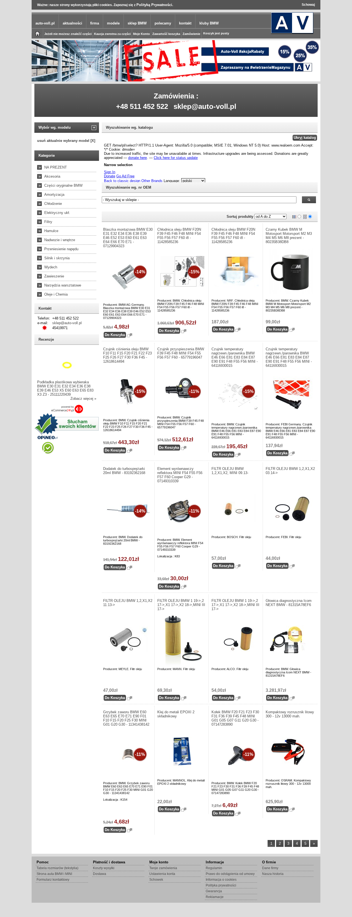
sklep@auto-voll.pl (205, 106)
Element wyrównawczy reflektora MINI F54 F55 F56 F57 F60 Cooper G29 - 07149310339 (179, 475)
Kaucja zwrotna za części (112, 33)
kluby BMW (209, 23)
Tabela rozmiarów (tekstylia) (57, 868)
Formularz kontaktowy (53, 880)
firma (94, 23)
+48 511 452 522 (142, 106)
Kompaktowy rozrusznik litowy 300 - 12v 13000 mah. (290, 714)
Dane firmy (270, 868)
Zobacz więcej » (83, 398)
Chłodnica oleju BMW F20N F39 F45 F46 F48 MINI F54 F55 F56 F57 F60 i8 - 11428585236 (179, 235)
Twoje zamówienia (163, 868)
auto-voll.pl (45, 23)
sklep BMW (137, 23)
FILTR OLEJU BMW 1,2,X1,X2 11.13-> (127, 603)
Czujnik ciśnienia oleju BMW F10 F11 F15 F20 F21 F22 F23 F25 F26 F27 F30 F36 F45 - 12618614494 (127, 355)
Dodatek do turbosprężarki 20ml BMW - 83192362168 (124, 471)
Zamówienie (191, 33)
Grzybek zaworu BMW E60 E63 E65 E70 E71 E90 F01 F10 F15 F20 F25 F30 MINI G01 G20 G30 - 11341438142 (126, 718)
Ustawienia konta (162, 874)
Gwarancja (214, 891)
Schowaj (308, 5)
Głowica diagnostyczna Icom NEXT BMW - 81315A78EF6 (289, 603)
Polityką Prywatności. (154, 5)
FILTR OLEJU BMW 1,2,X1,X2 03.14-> (290, 471)
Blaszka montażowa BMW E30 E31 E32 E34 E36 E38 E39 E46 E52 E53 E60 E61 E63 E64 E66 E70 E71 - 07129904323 (128, 237)
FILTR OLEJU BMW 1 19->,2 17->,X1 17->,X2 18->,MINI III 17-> (181, 605)
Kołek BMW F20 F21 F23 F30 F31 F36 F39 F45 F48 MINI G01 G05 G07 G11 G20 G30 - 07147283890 (235, 718)
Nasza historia (273, 874)
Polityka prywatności (221, 885)
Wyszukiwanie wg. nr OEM (128, 187)
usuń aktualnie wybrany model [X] (66, 141)
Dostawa (99, 874)
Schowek (156, 880)
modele (113, 23)
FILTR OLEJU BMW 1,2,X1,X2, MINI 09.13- (229, 471)
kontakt (185, 23)
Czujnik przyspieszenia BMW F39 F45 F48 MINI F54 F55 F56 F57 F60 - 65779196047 (180, 353)
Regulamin (214, 868)
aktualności (72, 23)
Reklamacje (215, 897)
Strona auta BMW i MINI (54, 874)
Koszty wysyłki (103, 868)
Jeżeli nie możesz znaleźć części (68, 33)
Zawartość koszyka (166, 33)
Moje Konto (141, 33)
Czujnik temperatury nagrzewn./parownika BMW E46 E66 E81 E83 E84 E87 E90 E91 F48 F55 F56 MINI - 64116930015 (234, 357)
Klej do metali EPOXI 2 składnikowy (175, 714)
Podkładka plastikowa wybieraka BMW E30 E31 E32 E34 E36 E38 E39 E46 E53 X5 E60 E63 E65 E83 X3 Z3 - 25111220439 (65, 388)
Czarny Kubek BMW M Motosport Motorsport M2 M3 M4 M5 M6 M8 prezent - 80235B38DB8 (289, 235)
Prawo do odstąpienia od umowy (230, 874)
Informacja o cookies (221, 880)
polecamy (163, 23)
